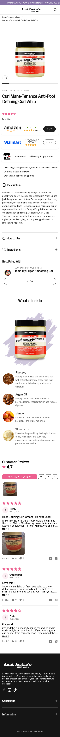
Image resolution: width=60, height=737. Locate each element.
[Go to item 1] (10, 489)
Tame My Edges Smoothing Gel (34, 270)
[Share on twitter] (56, 558)
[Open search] (41, 476)
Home (4, 17)
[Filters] (48, 476)
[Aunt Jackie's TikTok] (15, 690)
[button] (4, 10)
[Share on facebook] (50, 558)
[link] (49, 129)
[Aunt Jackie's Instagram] (9, 690)
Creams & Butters (14, 17)
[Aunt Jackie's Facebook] (4, 690)
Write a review (19, 477)
